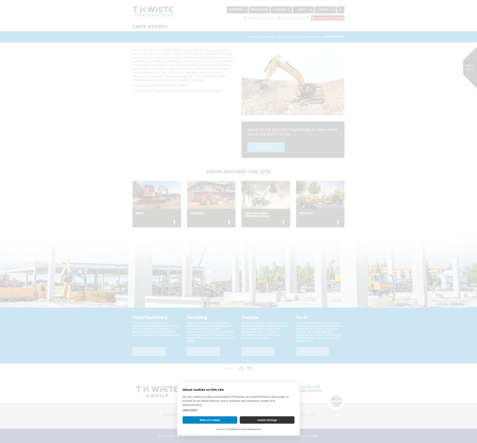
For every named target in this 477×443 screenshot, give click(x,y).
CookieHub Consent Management (244, 429)
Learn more (190, 409)
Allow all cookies (210, 420)
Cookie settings (267, 420)
